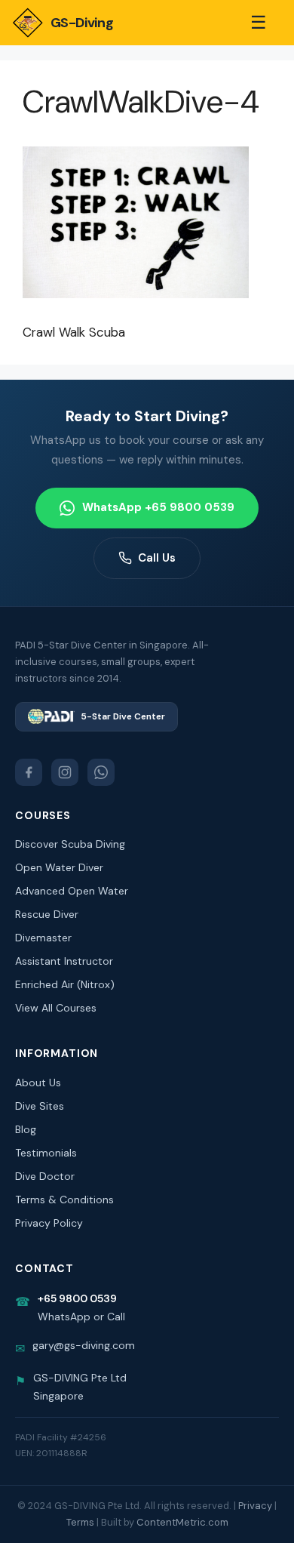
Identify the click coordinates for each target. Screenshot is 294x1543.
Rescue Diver (46, 914)
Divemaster (43, 937)
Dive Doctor (45, 1176)
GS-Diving (82, 23)
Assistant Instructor (64, 961)
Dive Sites (39, 1106)
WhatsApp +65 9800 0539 (158, 507)
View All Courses (55, 1008)
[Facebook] (28, 772)
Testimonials (46, 1153)
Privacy (255, 1505)
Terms (80, 1522)
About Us (38, 1082)
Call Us (157, 557)
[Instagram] (64, 772)
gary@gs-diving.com (83, 1345)
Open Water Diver (59, 867)
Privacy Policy (49, 1223)
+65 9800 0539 (77, 1298)
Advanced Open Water (71, 891)
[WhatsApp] (101, 772)
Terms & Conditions (64, 1199)
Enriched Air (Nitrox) (65, 984)
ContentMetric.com (182, 1522)
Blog (25, 1129)
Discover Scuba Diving (70, 844)
